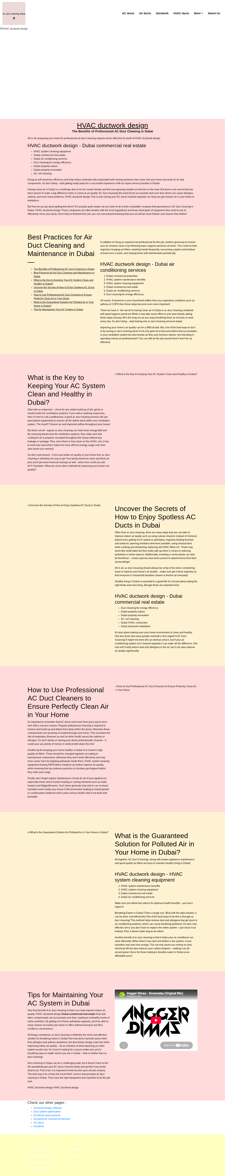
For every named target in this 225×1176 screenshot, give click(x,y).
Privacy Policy (79, 1149)
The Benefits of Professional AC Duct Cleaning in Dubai (64, 269)
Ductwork (162, 13)
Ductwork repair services (47, 1115)
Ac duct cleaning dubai (40, 1149)
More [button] (197, 13)
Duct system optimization (47, 1111)
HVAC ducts (181, 13)
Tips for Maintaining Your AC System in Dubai (58, 309)
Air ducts (145, 13)
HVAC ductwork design (112, 125)
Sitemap (75, 1143)
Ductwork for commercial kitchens (52, 1119)
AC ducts (128, 13)
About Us (214, 13)
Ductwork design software (48, 1108)
